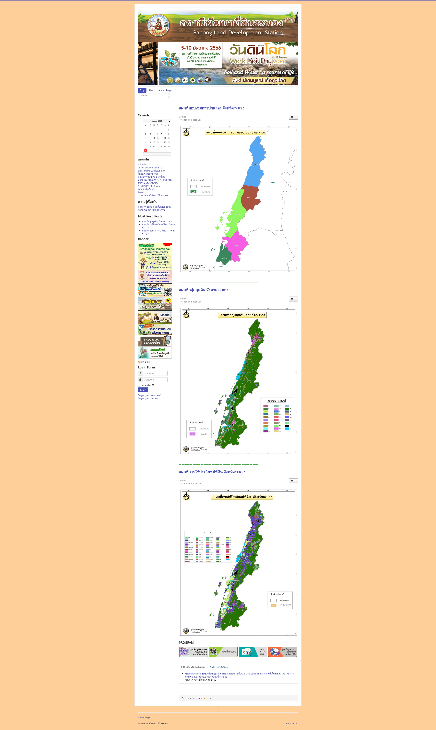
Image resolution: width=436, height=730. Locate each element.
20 (158, 142)
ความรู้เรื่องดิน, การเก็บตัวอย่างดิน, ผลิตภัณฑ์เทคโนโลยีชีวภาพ (154, 208)
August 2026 (157, 121)
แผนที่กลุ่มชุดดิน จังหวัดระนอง (203, 289)
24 (145, 146)
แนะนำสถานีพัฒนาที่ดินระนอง (150, 167)
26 (154, 146)
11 (150, 138)
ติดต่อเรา (142, 192)
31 (145, 150)
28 (161, 146)
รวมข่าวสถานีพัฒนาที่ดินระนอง (153, 195)
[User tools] (293, 117)
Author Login (165, 90)
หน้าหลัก (142, 164)
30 (169, 146)
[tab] (193, 667)
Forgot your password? (149, 398)
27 (158, 146)
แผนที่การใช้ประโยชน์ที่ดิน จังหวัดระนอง (212, 471)
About (152, 90)
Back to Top (292, 723)
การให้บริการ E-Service (149, 186)
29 (165, 146)
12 (154, 138)
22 (165, 142)
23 (169, 142)
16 (169, 138)
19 (154, 142)
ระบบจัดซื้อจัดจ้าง (146, 189)
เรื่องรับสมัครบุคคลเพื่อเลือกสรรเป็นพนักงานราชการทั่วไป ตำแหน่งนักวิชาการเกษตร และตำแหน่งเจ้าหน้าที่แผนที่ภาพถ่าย (239, 675)
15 (165, 138)
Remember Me (148, 385)
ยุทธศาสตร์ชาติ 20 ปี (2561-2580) (151, 170)
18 (150, 142)
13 (158, 138)
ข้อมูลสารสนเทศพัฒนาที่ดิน (151, 176)
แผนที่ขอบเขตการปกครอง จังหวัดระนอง (211, 107)
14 (161, 138)
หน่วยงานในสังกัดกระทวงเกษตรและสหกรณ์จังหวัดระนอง (155, 181)
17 (145, 142)
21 (161, 142)
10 (145, 138)
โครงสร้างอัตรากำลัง (148, 173)
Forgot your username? (149, 395)
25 (150, 146)
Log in (143, 389)
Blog (142, 90)
